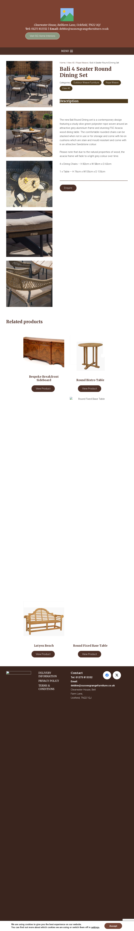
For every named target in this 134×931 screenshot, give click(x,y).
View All (70, 62)
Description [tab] (69, 101)
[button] (67, 51)
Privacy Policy (48, 680)
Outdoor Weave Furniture (86, 82)
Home (62, 62)
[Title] (67, 14)
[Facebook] (107, 675)
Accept (113, 926)
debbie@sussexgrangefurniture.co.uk (84, 28)
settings (95, 927)
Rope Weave (82, 62)
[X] (117, 675)
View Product (43, 388)
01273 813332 (39, 28)
